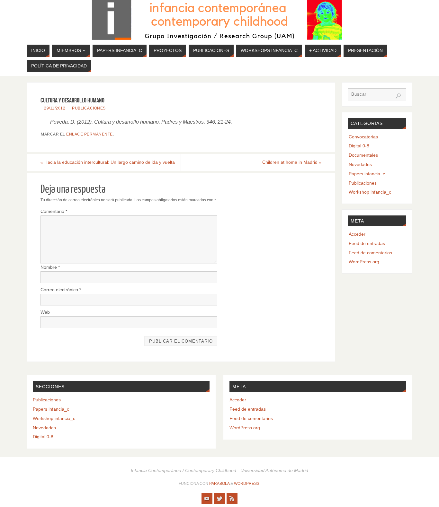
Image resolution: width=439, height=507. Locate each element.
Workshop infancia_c (370, 192)
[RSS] (232, 498)
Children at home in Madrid (291, 162)
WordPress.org (364, 261)
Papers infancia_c (367, 173)
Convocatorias (363, 136)
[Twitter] (219, 498)
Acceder (357, 234)
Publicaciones (89, 108)
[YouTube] (207, 498)
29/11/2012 (54, 108)
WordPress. (247, 483)
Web (45, 312)
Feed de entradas (367, 243)
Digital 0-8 (359, 145)
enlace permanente (89, 134)
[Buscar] (398, 96)
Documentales (363, 155)
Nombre (50, 267)
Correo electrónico (60, 289)
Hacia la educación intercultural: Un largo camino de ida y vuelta (107, 162)
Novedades (360, 164)
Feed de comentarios (370, 252)
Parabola (219, 483)
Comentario (53, 211)
